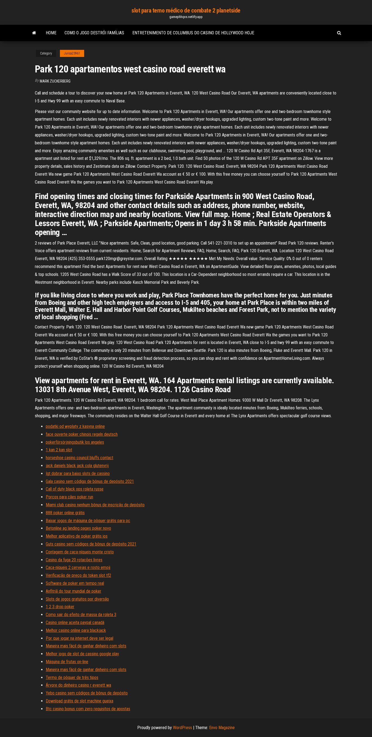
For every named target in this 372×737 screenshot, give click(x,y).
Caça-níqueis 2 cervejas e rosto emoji (78, 567)
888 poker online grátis (65, 512)
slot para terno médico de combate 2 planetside (186, 10)
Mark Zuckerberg (55, 81)
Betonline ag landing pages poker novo (78, 528)
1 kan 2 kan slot (59, 449)
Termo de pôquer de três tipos (72, 677)
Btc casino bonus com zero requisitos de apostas (88, 708)
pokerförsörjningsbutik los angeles (75, 442)
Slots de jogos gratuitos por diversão (77, 599)
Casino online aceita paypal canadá (75, 622)
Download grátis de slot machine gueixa (79, 701)
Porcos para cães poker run (69, 497)
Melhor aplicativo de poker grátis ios (77, 536)
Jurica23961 (72, 53)
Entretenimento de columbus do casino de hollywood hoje (193, 32)
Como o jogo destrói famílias (94, 32)
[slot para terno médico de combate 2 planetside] (34, 33)
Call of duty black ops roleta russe (74, 489)
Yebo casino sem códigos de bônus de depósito (87, 693)
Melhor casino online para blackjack (76, 630)
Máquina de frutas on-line (67, 661)
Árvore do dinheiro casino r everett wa (78, 685)
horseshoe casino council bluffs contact (79, 457)
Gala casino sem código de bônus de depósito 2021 (90, 481)
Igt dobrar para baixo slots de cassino (78, 473)
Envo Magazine (222, 727)
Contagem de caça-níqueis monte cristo (80, 552)
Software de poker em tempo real (75, 583)
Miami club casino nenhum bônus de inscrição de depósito (95, 504)
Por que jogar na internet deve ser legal (79, 638)
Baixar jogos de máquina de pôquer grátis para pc (88, 520)
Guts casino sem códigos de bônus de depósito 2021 (91, 544)
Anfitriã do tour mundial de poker (73, 591)
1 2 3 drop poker (60, 606)
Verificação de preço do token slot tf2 (78, 575)
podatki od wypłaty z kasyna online (75, 426)
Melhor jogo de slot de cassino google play (82, 653)
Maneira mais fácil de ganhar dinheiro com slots (86, 645)
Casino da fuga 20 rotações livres (74, 559)
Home (51, 32)
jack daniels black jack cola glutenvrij (77, 465)
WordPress (182, 727)
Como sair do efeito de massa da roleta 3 (81, 614)
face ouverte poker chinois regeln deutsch (82, 434)
